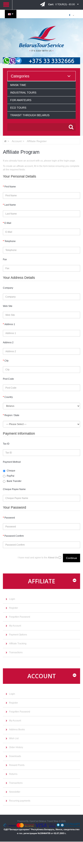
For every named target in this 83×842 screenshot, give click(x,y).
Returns (13, 774)
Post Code (8, 379)
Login (12, 599)
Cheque (11, 470)
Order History (16, 747)
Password (9, 517)
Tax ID (6, 443)
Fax (5, 259)
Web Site (7, 306)
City (6, 360)
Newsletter (14, 792)
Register (13, 608)
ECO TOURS (18, 107)
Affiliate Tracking (17, 643)
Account (17, 141)
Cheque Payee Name (14, 489)
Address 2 (8, 342)
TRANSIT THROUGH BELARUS (29, 115)
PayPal (10, 476)
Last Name (10, 204)
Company (8, 288)
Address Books (17, 729)
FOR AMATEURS (20, 100)
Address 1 (9, 324)
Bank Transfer (14, 481)
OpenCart (34, 821)
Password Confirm (14, 536)
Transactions (16, 652)
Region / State (11, 415)
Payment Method (12, 462)
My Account (15, 625)
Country (8, 397)
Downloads (15, 756)
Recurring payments (19, 800)
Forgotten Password (19, 616)
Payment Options (18, 634)
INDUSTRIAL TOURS (23, 92)
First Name (10, 186)
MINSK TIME (18, 85)
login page (69, 160)
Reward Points (17, 765)
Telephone (10, 241)
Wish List (14, 738)
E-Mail (7, 223)
